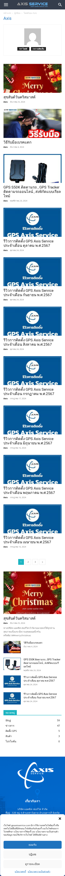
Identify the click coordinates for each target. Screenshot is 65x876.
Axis (5, 101)
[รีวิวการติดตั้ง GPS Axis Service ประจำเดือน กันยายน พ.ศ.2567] (32, 271)
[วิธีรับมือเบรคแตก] (32, 123)
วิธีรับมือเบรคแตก (17, 142)
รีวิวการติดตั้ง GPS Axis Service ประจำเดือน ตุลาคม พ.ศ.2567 (28, 243)
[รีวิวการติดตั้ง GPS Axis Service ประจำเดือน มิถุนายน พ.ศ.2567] (32, 420)
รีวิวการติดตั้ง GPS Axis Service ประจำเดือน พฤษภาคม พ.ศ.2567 (29, 490)
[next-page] (42, 562)
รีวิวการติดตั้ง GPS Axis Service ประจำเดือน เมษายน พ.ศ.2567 (28, 540)
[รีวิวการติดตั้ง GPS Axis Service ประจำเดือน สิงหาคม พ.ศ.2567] (32, 321)
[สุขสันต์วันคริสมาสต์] (32, 78)
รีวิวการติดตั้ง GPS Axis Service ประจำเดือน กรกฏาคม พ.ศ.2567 (28, 391)
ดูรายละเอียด (32, 864)
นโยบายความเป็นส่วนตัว (39, 871)
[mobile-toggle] (5, 4)
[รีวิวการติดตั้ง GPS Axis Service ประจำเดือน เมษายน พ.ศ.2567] (32, 518)
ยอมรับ (33, 844)
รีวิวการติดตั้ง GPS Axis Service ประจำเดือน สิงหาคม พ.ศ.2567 (28, 342)
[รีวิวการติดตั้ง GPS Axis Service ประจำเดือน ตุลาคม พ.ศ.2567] (32, 222)
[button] (60, 818)
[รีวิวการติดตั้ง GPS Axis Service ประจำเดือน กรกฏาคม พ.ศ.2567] (32, 370)
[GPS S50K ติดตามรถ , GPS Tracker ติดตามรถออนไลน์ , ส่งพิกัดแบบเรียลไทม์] (32, 168)
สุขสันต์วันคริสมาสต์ (19, 97)
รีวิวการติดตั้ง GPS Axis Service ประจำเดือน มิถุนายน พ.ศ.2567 (28, 441)
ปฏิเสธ (32, 854)
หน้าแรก (7, 13)
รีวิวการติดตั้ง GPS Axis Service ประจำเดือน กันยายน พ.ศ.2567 (28, 292)
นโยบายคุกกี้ (20, 871)
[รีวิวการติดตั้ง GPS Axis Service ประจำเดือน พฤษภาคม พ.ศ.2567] (32, 469)
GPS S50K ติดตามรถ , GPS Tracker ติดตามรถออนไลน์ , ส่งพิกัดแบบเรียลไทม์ (32, 191)
